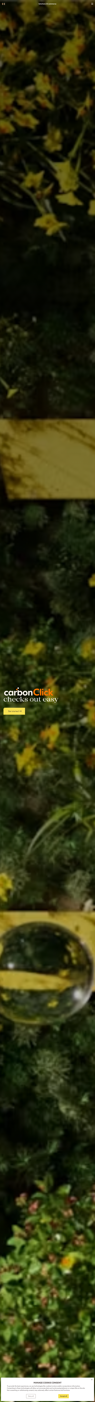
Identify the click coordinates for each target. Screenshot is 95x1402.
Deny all (31, 1396)
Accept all (63, 1396)
